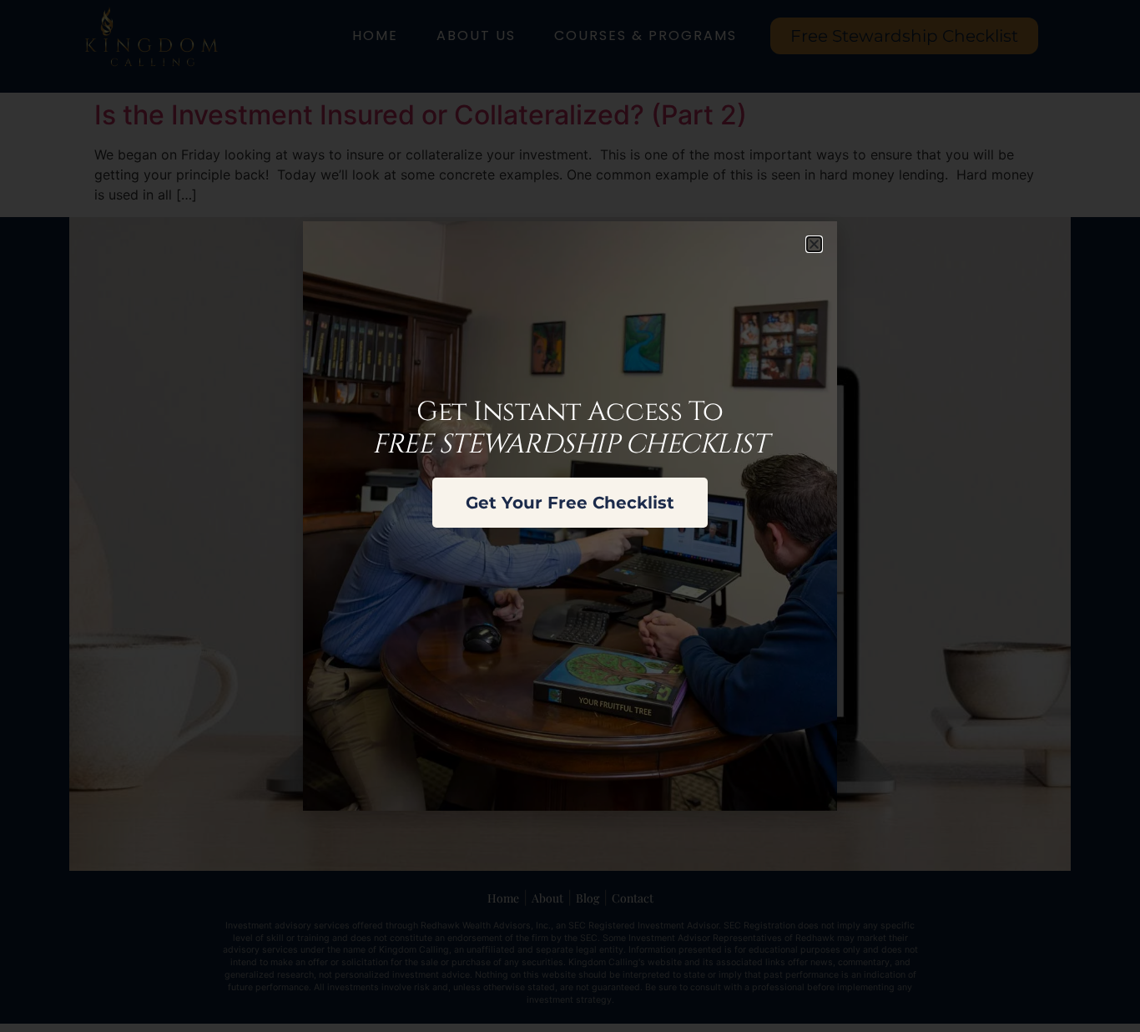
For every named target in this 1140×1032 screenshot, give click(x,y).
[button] (814, 244)
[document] (570, 516)
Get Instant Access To (570, 428)
